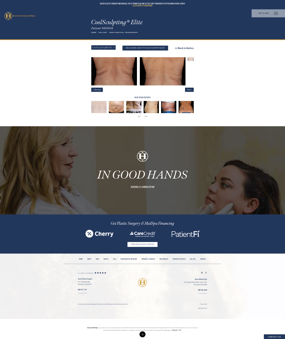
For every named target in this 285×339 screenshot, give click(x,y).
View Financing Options (142, 244)
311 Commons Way (84, 283)
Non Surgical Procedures (124, 32)
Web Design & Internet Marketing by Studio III (117, 304)
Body (97, 259)
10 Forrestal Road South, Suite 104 (195, 283)
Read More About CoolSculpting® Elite (145, 48)
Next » (189, 90)
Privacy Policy (203, 304)
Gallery (103, 32)
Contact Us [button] (274, 337)
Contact (203, 259)
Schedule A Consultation (142, 187)
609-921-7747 (176, 330)
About (89, 259)
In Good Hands (142, 175)
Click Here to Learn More (142, 5)
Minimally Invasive (148, 259)
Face (114, 259)
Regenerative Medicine (129, 259)
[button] (142, 334)
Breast (106, 259)
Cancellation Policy (202, 308)
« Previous (97, 90)
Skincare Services (179, 259)
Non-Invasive (164, 259)
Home (94, 32)
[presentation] (139, 116)
